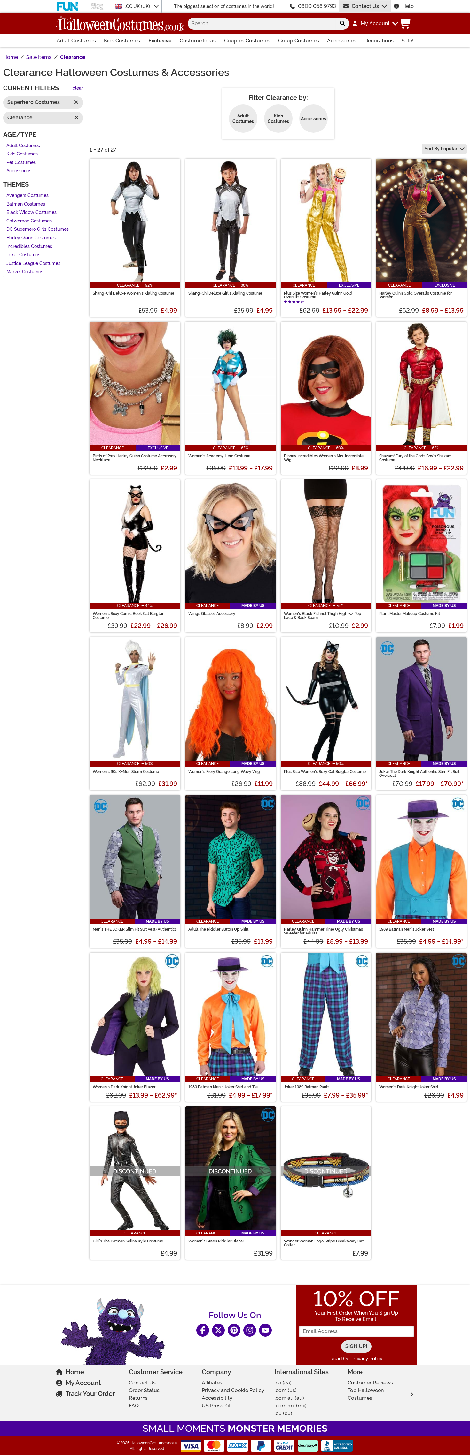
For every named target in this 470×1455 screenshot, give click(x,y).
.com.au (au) (289, 1398)
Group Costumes (298, 41)
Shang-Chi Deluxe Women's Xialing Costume (133, 293)
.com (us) (286, 1390)
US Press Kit (216, 1406)
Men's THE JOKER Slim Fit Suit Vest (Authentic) (134, 929)
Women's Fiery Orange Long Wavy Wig (224, 771)
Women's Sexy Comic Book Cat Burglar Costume (128, 615)
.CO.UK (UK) (138, 6)
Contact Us (365, 6)
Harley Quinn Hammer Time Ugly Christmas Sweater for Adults (323, 931)
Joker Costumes (23, 255)
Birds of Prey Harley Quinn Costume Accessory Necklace (135, 458)
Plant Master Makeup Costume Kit (409, 613)
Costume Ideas (198, 41)
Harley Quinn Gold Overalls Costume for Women (415, 295)
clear (78, 88)
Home (75, 1372)
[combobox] (262, 24)
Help (408, 6)
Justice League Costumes (33, 263)
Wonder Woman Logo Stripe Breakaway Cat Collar (324, 1243)
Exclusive (160, 41)
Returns (138, 1398)
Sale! (407, 41)
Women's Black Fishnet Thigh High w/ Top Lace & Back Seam (322, 615)
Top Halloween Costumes (366, 1394)
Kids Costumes (122, 41)
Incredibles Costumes (29, 246)
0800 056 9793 (317, 6)
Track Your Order (90, 1394)
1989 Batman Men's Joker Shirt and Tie (223, 1087)
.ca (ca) (283, 1383)
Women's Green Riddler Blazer (216, 1241)
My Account (83, 1383)
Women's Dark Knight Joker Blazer (124, 1087)
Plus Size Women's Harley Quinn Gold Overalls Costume (318, 295)
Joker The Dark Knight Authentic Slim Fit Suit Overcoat (419, 773)
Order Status (144, 1390)
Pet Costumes (21, 162)
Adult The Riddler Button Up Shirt (218, 929)
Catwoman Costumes (29, 221)
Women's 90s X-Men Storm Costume (126, 771)
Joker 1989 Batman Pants (306, 1087)
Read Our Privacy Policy (356, 1358)
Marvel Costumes (24, 272)
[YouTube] (265, 1330)
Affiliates (212, 1383)
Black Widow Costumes (31, 212)
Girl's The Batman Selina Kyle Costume (128, 1241)
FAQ (134, 1406)
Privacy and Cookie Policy (233, 1390)
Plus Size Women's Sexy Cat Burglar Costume (325, 771)
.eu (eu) (283, 1413)
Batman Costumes (25, 204)
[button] (374, 23)
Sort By (441, 148)
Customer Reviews (370, 1383)
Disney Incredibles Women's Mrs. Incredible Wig (324, 458)
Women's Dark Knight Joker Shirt (408, 1087)
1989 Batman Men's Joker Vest (406, 929)
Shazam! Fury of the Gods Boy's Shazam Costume (415, 458)
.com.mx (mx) (291, 1406)
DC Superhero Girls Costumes (37, 229)
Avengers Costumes (27, 195)
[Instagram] (249, 1330)
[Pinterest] (234, 1330)
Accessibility (217, 1398)
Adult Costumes (76, 41)
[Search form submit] (342, 24)
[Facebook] (202, 1330)
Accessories (341, 41)
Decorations (379, 41)
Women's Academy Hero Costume (219, 456)
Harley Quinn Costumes (31, 238)
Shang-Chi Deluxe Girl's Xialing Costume (225, 293)
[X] (218, 1330)
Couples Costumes (247, 41)
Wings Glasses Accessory (211, 613)
